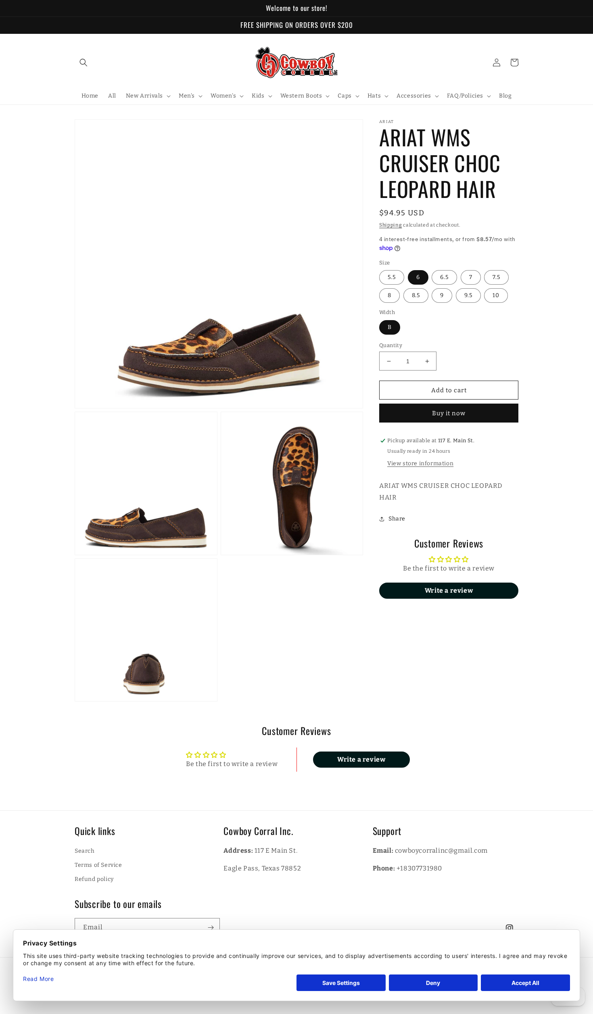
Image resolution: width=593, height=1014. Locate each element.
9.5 (468, 295)
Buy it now (449, 413)
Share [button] (396, 518)
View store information (420, 463)
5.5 (392, 277)
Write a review (449, 591)
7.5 (496, 277)
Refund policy (94, 879)
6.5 (444, 277)
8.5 (416, 295)
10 (496, 295)
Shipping (390, 225)
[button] (83, 62)
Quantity (390, 345)
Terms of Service (98, 865)
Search (85, 850)
